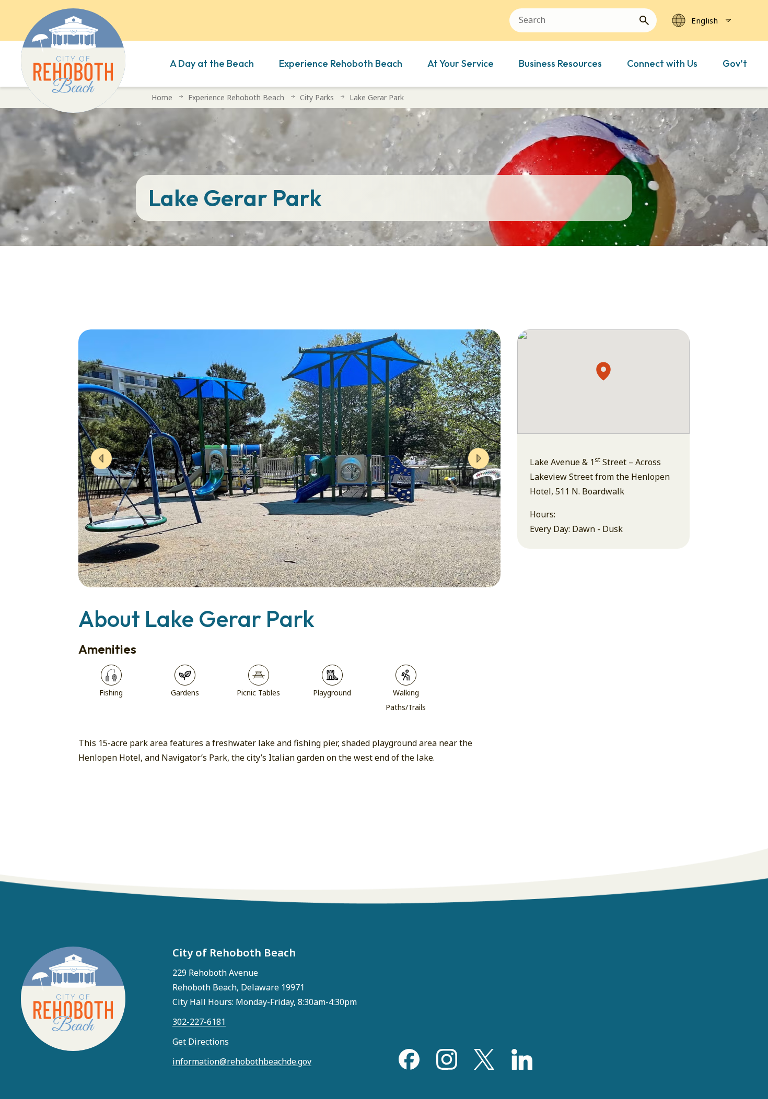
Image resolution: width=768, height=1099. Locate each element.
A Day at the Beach (212, 63)
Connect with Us (662, 63)
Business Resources (560, 63)
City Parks (317, 97)
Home (162, 97)
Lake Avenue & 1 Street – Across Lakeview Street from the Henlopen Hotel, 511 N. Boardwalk (600, 476)
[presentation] (101, 458)
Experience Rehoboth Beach (340, 63)
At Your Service (460, 63)
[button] (603, 371)
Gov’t (735, 63)
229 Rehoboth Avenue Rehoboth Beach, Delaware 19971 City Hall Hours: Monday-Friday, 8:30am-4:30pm (264, 987)
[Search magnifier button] (648, 20)
